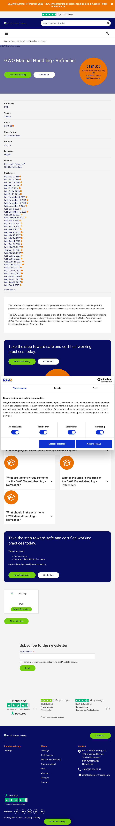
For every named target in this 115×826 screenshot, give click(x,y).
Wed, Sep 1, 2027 (11, 285)
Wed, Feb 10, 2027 (12, 223)
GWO (6, 107)
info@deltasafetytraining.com (96, 775)
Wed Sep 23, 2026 (12, 185)
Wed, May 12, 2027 (12, 247)
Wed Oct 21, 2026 (12, 194)
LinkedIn (42, 811)
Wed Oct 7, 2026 (11, 188)
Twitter (23, 811)
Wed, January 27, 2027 (14, 218)
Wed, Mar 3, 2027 (11, 229)
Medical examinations (51, 759)
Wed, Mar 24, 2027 (12, 238)
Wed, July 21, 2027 (12, 273)
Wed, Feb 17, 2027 (12, 226)
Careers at (100, 735)
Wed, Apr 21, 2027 (12, 244)
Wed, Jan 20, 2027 (12, 215)
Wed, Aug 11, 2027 (12, 279)
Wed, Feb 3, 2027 (11, 221)
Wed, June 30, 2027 (12, 265)
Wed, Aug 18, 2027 (12, 282)
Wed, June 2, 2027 (12, 256)
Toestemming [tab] (20, 388)
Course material (48, 764)
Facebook (17, 811)
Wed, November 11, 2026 (15, 200)
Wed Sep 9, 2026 (11, 179)
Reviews (45, 777)
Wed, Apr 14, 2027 (12, 241)
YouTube (29, 811)
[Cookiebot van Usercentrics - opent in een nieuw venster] (99, 380)
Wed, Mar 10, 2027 (12, 232)
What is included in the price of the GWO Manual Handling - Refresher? (81, 481)
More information (21, 609)
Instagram (36, 811)
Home (6, 41)
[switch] (43, 432)
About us (45, 773)
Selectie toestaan (57, 444)
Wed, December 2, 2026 (14, 206)
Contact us (44, 74)
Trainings (14, 41)
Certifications (47, 755)
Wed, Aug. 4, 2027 (12, 276)
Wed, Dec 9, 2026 (11, 209)
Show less (8, 289)
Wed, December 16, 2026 (15, 212)
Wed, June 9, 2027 (12, 259)
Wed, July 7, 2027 (11, 268)
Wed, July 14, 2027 (12, 270)
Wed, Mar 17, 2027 (12, 235)
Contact (45, 782)
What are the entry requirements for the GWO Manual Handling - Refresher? (27, 481)
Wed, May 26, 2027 (12, 253)
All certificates (16, 621)
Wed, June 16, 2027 (12, 262)
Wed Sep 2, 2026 (11, 176)
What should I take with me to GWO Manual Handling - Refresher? (25, 516)
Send (27, 668)
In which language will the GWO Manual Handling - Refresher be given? (41, 450)
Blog (43, 768)
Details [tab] (57, 388)
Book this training (18, 74)
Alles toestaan (94, 444)
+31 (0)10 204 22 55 (91, 769)
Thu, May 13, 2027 (12, 250)
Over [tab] (95, 388)
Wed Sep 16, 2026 (12, 182)
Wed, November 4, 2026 (14, 197)
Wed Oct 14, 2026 (12, 191)
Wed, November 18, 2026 (15, 203)
